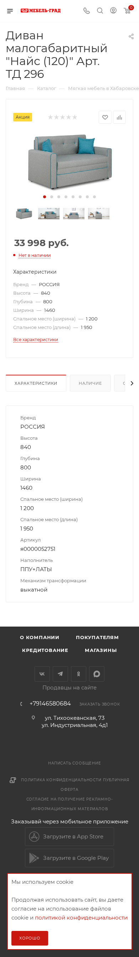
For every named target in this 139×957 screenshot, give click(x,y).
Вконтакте (42, 674)
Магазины (101, 650)
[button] (44, 196)
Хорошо (29, 938)
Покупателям (97, 637)
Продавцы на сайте (69, 687)
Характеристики (36, 383)
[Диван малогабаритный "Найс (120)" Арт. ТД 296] (69, 162)
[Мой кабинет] (113, 11)
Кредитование (45, 650)
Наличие (90, 383)
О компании (40, 637)
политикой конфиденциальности (81, 917)
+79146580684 (50, 704)
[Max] (96, 674)
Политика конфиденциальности (61, 780)
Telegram (60, 674)
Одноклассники (78, 674)
